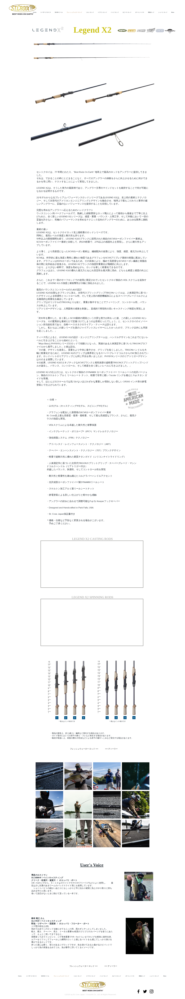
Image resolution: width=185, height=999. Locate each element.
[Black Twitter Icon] (144, 989)
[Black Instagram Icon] (151, 989)
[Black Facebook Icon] (138, 989)
